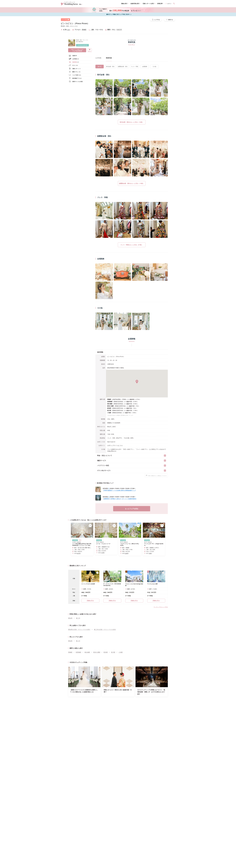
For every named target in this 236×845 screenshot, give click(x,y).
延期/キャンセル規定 (77, 81)
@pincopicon (111, 442)
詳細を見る (112, 600)
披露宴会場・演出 (122, 66)
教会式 (109, 426)
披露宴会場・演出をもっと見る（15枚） (131, 183)
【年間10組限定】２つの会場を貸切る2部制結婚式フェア (119, 490)
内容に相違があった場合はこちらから (157, 475)
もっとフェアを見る (131, 509)
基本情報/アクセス (77, 78)
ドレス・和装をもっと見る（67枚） (131, 245)
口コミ (75, 65)
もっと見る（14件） (159, 106)
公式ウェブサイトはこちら (115, 445)
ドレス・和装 (134, 66)
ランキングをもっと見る (161, 607)
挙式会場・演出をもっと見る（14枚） (132, 122)
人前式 (114, 426)
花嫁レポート (76, 68)
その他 (154, 66)
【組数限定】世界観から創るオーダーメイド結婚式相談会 (119, 499)
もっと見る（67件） (159, 229)
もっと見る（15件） (159, 168)
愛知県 (63, 26)
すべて (99, 66)
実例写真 (75, 62)
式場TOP (74, 55)
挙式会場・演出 (110, 66)
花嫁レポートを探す (148, 3)
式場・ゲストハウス (72, 26)
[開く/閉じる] (165, 456)
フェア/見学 (76, 75)
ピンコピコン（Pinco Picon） (75, 23)
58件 (68, 30)
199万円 (119, 30)
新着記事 (160, 3)
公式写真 (75, 59)
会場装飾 (144, 66)
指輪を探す (124, 3)
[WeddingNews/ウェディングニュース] (69, 4)
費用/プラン (76, 72)
